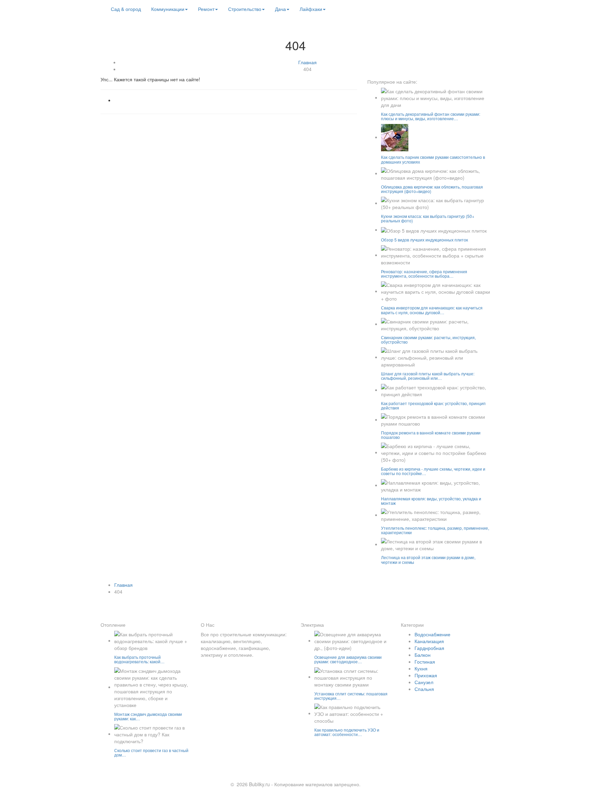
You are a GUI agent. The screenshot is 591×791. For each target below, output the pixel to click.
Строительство (244, 8)
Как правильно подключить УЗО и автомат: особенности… (346, 732)
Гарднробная (429, 647)
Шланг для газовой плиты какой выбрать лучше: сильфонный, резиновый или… (427, 376)
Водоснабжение (432, 634)
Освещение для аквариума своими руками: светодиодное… (348, 659)
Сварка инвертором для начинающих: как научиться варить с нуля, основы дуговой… (432, 310)
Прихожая (426, 675)
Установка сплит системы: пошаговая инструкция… (351, 696)
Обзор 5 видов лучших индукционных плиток (424, 239)
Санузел (424, 682)
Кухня (421, 668)
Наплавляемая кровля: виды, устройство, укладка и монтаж (431, 501)
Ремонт (206, 8)
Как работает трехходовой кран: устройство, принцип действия (433, 405)
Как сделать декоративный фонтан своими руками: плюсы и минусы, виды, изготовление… (430, 116)
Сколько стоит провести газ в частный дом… (151, 752)
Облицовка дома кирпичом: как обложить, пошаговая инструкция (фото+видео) (432, 189)
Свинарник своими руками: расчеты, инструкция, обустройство (428, 339)
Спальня (424, 688)
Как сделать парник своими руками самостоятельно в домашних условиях (433, 159)
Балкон (423, 654)
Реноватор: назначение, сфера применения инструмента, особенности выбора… (424, 273)
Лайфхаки (311, 8)
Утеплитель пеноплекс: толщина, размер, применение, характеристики (435, 530)
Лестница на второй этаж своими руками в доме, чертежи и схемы (428, 559)
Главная (307, 62)
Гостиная (425, 661)
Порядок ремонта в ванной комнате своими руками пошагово (431, 435)
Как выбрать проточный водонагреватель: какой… (139, 659)
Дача (280, 8)
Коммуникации (167, 8)
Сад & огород (126, 8)
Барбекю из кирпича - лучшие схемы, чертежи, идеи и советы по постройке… (433, 471)
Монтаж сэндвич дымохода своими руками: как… (148, 716)
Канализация (429, 641)
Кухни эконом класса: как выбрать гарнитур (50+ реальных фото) (427, 218)
